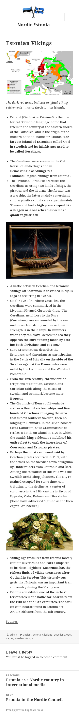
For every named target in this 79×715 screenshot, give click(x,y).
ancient (27, 634)
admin (13, 634)
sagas (9, 638)
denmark (38, 634)
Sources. (12, 621)
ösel (68, 634)
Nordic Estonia (33, 24)
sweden (19, 638)
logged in (32, 657)
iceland (48, 634)
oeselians (59, 634)
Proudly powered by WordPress (24, 710)
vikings (29, 638)
